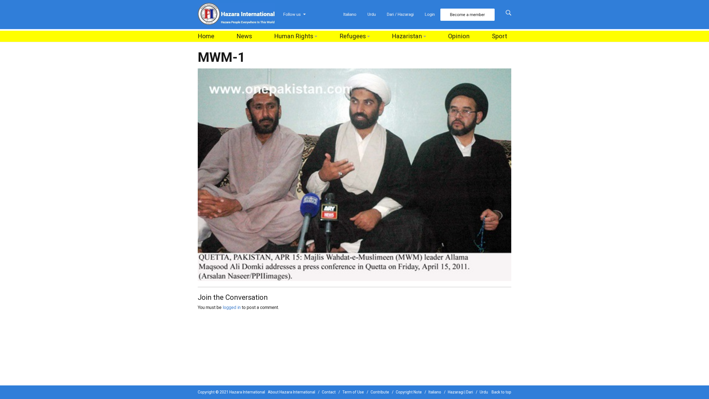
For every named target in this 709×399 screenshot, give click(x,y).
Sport (499, 36)
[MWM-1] (354, 174)
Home (206, 36)
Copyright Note (409, 392)
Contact (329, 392)
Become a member (467, 14)
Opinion (459, 36)
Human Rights (293, 36)
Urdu (372, 14)
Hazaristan (407, 36)
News (244, 36)
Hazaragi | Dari (460, 392)
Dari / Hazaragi (400, 14)
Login (430, 14)
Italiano (349, 14)
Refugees (353, 36)
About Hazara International (291, 392)
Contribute (380, 392)
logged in (232, 307)
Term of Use (353, 392)
